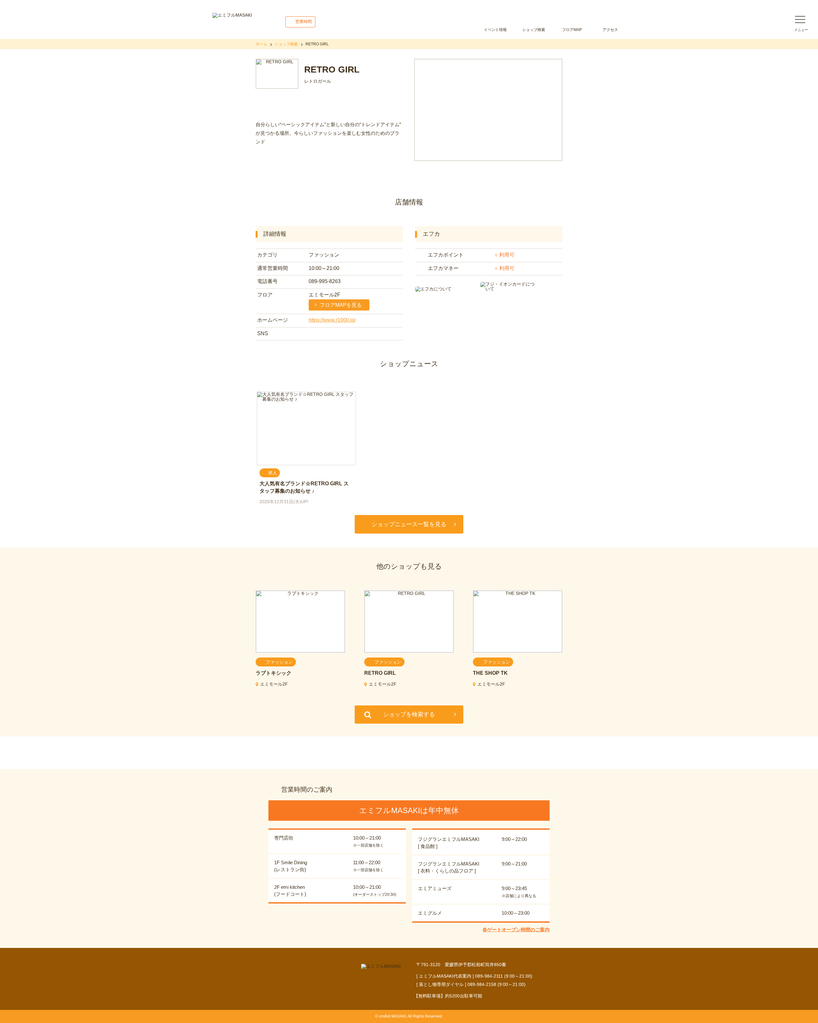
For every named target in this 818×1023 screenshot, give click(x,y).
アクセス (610, 30)
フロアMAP (572, 30)
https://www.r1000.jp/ (332, 320)
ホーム (261, 44)
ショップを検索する (409, 714)
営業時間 (303, 21)
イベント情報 (495, 30)
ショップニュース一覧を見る (409, 524)
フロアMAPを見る (341, 305)
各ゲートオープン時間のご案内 (516, 929)
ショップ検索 (533, 30)
